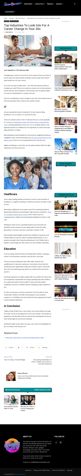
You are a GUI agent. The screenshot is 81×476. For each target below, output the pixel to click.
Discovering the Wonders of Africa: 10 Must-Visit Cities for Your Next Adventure (42, 362)
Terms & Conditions (58, 470)
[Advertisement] (66, 32)
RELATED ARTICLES (12, 390)
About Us (28, 470)
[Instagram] (60, 442)
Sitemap (69, 470)
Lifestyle (39, 4)
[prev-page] (26, 414)
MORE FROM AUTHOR (42, 390)
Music (59, 4)
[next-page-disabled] (29, 414)
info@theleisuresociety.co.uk (40, 462)
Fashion (28, 4)
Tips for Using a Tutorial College (14, 360)
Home (5, 18)
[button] (74, 4)
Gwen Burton (9, 32)
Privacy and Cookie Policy (41, 470)
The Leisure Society (19, 474)
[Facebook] (56, 442)
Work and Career (20, 18)
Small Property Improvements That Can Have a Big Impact (63, 67)
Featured (9, 12)
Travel (50, 4)
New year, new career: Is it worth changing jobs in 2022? (28, 408)
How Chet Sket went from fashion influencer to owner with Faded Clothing (64, 277)
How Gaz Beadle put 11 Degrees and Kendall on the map (64, 213)
